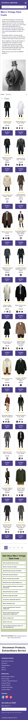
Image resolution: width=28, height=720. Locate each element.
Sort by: (2, 94)
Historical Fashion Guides (8, 676)
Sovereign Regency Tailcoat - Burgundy (7, 416)
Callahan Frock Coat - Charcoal (20, 159)
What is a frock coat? (7, 622)
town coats (16, 28)
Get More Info (7, 132)
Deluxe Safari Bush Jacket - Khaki (7, 195)
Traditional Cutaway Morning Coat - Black (7, 159)
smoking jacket (8, 31)
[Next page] (22, 547)
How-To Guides (5, 678)
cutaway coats (15, 24)
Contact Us (4, 663)
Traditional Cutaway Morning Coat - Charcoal (7, 269)
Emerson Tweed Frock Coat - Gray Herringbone (21, 526)
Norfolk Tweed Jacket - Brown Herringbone (21, 343)
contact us (8, 51)
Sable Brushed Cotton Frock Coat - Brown (20, 196)
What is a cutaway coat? (8, 618)
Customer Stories (6, 683)
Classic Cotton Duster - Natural (7, 306)
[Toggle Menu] (25, 3)
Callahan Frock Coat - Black (7, 122)
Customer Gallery (6, 689)
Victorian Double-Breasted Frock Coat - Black (7, 526)
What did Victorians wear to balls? (10, 591)
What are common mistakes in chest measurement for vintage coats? (11, 613)
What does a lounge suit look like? (10, 595)
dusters (12, 38)
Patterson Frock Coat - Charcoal (7, 452)
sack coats (7, 28)
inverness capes (12, 37)
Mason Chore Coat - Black (20, 306)
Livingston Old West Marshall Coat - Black (20, 379)
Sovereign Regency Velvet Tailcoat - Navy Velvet (20, 232)
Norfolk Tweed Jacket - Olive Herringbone (21, 489)
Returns (3, 667)
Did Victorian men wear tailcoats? (10, 574)
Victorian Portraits (6, 685)
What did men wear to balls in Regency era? (12, 582)
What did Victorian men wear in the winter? (12, 570)
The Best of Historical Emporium (9, 681)
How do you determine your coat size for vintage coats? (12, 608)
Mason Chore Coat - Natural (7, 379)
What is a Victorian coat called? (10, 566)
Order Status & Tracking (7, 661)
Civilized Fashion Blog (7, 687)
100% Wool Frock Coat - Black (21, 452)
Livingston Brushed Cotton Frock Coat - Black (20, 269)
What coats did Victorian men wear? (11, 563)
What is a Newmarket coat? (9, 603)
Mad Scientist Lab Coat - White (21, 122)
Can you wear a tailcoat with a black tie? (12, 599)
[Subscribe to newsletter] (24, 709)
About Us (4, 669)
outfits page (7, 44)
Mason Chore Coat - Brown (7, 232)
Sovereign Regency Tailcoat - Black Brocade (7, 489)
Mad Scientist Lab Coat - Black (7, 342)
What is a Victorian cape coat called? (11, 578)
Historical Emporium (9, 3)
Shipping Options (6, 665)
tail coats (9, 24)
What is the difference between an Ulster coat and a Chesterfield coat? (13, 626)
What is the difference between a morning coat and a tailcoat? (13, 587)
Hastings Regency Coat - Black (21, 416)
